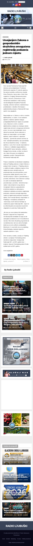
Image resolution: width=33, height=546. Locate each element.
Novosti (12, 318)
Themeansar (16, 535)
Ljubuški (12, 286)
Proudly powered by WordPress (11, 533)
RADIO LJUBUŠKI (16, 11)
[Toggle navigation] (15, 28)
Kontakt (8, 538)
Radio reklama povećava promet (16, 542)
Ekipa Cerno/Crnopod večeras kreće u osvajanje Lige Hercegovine (15, 512)
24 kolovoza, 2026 (11, 515)
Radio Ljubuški (8, 57)
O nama (19, 538)
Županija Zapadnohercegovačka (11, 320)
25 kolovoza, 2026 (11, 479)
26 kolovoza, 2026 (11, 462)
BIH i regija (5, 37)
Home (3, 538)
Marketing (13, 538)
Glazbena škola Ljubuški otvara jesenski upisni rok (15, 458)
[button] (28, 28)
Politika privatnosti (26, 538)
